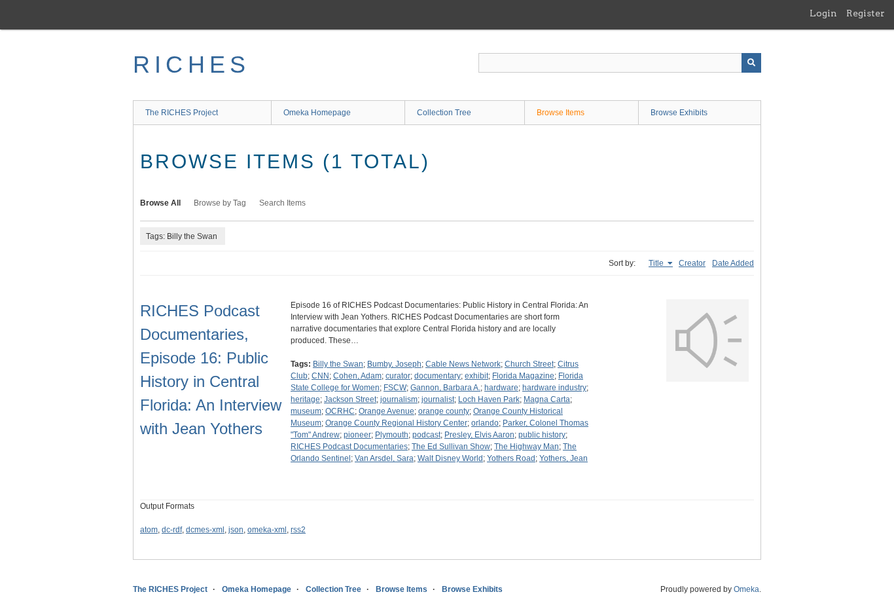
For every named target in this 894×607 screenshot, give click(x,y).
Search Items (282, 203)
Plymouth (391, 434)
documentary (437, 375)
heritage (305, 399)
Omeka (746, 589)
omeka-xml (267, 529)
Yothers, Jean (563, 458)
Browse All (160, 203)
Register (865, 13)
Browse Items (560, 112)
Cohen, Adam (357, 375)
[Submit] (751, 63)
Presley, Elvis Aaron (479, 434)
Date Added (733, 263)
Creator (692, 263)
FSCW (395, 387)
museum (306, 411)
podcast (426, 434)
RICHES (191, 64)
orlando (485, 423)
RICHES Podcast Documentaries (349, 446)
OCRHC (340, 411)
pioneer (357, 434)
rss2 (298, 529)
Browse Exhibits (679, 112)
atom (149, 529)
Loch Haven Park (489, 399)
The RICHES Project (181, 112)
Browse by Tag (220, 203)
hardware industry (554, 387)
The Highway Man (526, 446)
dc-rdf (172, 529)
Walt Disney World (450, 458)
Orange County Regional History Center (396, 423)
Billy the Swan (338, 364)
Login (823, 13)
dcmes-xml (205, 529)
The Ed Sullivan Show (451, 446)
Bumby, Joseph (394, 364)
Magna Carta (547, 399)
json (235, 529)
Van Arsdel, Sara (384, 458)
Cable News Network (463, 364)
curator (397, 375)
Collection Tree (444, 112)
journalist (437, 399)
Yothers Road (511, 458)
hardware (501, 387)
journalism (399, 399)
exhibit (476, 375)
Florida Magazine (523, 375)
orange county (443, 411)
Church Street (529, 364)
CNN (320, 375)
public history (541, 434)
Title (657, 263)
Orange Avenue (386, 411)
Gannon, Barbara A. (445, 387)
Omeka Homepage (317, 112)
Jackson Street (350, 399)
